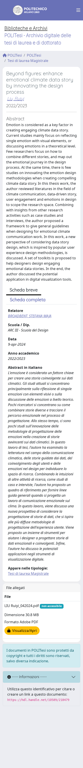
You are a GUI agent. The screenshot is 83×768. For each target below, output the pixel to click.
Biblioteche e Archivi (25, 28)
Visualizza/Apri (23, 630)
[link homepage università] (27, 10)
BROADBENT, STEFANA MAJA (29, 316)
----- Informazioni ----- (29, 677)
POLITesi (14, 55)
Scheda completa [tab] (28, 299)
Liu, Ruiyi (15, 98)
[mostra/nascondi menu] (78, 10)
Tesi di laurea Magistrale (28, 60)
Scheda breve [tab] (24, 290)
